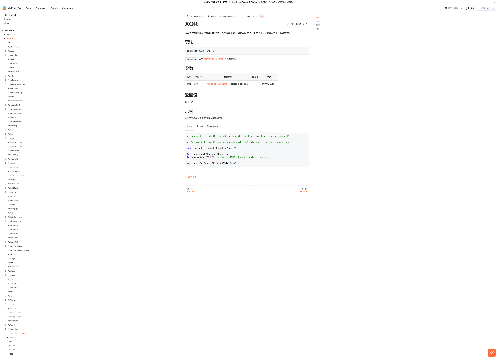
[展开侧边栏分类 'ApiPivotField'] (6, 225)
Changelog (67, 8)
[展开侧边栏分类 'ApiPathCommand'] (6, 217)
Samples (55, 8)
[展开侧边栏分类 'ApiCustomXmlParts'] (6, 113)
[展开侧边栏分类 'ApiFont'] (6, 138)
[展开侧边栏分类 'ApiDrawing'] (6, 125)
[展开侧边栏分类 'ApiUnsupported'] (6, 316)
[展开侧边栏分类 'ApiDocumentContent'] (6, 121)
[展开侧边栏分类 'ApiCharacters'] (6, 63)
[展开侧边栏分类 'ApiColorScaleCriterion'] (6, 84)
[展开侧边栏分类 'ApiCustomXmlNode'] (6, 105)
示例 (317, 29)
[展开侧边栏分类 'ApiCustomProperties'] (6, 101)
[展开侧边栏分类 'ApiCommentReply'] (6, 92)
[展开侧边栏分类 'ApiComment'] (6, 88)
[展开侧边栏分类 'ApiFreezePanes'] (6, 150)
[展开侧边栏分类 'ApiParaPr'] (6, 204)
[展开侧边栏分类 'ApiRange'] (6, 258)
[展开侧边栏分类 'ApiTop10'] (6, 304)
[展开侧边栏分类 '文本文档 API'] (5, 34)
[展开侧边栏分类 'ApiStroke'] (6, 292)
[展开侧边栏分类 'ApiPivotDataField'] (6, 221)
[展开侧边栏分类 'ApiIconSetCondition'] (6, 175)
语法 (317, 17)
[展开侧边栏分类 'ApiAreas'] (6, 51)
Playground (213, 126)
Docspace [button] (41, 8)
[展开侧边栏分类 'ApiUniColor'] (6, 308)
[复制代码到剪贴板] (306, 50)
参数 (317, 21)
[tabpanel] (247, 150)
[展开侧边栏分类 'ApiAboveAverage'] (6, 47)
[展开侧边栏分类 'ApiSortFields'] (6, 287)
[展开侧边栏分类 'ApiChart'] (6, 67)
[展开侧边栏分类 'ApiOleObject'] (6, 200)
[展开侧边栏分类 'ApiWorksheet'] (6, 329)
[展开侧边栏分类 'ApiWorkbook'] (6, 325)
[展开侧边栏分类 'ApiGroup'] (6, 163)
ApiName (222, 83)
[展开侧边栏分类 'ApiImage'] (6, 179)
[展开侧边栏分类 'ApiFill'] (6, 130)
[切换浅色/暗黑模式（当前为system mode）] (472, 8)
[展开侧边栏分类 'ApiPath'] (6, 213)
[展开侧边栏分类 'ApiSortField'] (6, 283)
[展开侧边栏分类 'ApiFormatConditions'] (6, 146)
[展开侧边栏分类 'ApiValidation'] (6, 321)
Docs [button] (28, 8)
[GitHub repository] (467, 8)
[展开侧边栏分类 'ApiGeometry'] (6, 155)
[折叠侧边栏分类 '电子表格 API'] (5, 38)
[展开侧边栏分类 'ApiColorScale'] (6, 80)
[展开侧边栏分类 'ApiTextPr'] (6, 296)
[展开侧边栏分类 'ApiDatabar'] (6, 117)
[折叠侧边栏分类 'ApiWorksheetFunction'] (6, 333)
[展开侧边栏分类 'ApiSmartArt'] (6, 275)
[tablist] (247, 126)
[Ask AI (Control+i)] (492, 353)
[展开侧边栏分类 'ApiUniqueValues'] (6, 312)
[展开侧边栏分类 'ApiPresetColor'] (6, 242)
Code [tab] (189, 126)
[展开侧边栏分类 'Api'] (6, 42)
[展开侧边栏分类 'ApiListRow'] (6, 192)
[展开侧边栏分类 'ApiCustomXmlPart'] (6, 109)
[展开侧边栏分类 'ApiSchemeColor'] (6, 267)
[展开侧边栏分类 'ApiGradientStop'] (6, 159)
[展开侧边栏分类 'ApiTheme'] (6, 300)
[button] (18, 15)
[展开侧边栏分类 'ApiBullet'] (6, 59)
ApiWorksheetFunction (215, 58)
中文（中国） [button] (454, 8)
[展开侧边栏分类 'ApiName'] (6, 196)
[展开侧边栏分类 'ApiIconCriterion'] (6, 171)
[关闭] (495, 2)
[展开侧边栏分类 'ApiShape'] (6, 271)
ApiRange (211, 83)
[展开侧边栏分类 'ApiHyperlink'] (6, 167)
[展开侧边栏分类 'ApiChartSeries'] (6, 72)
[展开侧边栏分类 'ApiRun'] (6, 262)
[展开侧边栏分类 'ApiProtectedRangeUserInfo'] (6, 250)
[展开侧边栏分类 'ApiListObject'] (6, 188)
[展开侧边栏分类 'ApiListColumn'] (6, 184)
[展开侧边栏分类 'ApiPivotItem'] (6, 233)
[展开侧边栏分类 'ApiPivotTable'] (6, 238)
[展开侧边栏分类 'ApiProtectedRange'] (6, 246)
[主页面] (187, 16)
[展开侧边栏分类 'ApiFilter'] (6, 134)
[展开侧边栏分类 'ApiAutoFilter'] (6, 55)
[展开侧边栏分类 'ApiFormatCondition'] (6, 142)
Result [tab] (199, 126)
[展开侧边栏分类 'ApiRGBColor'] (6, 254)
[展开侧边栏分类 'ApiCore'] (6, 96)
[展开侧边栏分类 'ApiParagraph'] (6, 208)
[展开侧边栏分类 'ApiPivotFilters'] (6, 229)
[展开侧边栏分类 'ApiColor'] (6, 76)
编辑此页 (192, 177)
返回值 (318, 25)
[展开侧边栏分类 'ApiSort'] (6, 279)
